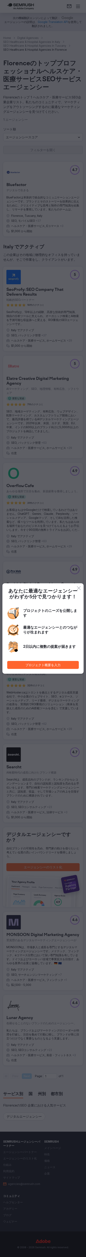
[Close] (79, 588)
